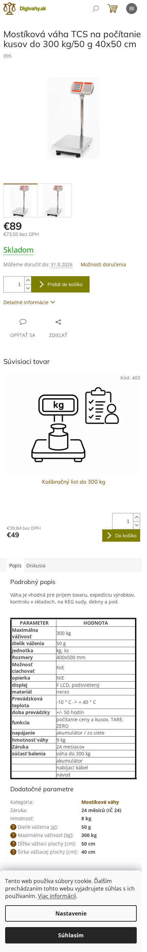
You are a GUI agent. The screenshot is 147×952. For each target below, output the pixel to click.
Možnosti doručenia (103, 264)
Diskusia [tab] (35, 565)
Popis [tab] (15, 565)
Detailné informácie (26, 302)
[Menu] (131, 8)
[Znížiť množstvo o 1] (27, 288)
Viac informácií (57, 896)
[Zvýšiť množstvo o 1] (27, 280)
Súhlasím (71, 935)
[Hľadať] (96, 8)
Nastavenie (70, 913)
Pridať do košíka (65, 284)
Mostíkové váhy (100, 802)
